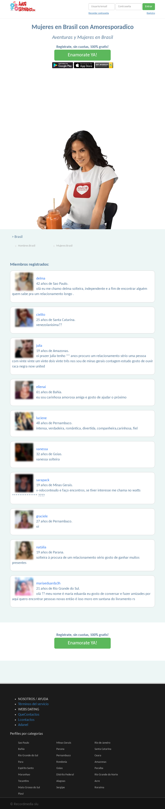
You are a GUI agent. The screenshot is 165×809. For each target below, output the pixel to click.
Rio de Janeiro (102, 742)
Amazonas (100, 762)
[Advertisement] (82, 98)
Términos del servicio (33, 704)
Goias (59, 768)
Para (20, 762)
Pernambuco (63, 755)
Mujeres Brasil (64, 245)
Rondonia (61, 762)
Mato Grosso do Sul (29, 787)
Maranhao (24, 774)
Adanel (23, 725)
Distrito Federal (65, 774)
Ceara (98, 755)
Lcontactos (26, 720)
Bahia (21, 749)
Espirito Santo (26, 768)
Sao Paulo (23, 742)
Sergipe (60, 787)
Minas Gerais (63, 742)
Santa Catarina (103, 749)
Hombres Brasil (26, 245)
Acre (97, 781)
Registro (151, 13)
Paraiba (99, 768)
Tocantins (23, 781)
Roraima (99, 787)
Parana (60, 749)
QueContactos (28, 715)
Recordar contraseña (99, 13)
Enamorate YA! (82, 55)
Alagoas (60, 781)
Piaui (21, 793)
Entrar (148, 6)
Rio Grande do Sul (28, 755)
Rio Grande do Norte (106, 774)
